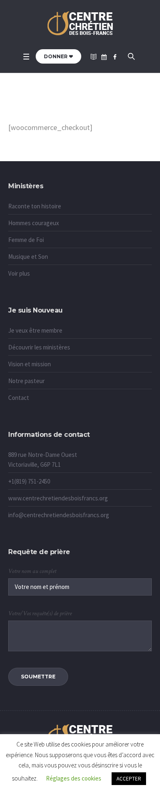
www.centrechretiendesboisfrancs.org (58, 498)
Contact (18, 398)
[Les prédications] (93, 57)
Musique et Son (28, 256)
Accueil (66, 109)
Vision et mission (29, 364)
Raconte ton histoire (34, 206)
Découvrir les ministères (39, 347)
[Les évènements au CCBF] (104, 57)
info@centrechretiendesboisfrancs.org (58, 515)
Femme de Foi (26, 240)
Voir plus (19, 273)
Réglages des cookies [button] (73, 778)
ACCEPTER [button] (129, 778)
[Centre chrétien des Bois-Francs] (115, 57)
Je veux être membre (35, 330)
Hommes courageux (33, 223)
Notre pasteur (26, 381)
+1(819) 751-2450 (29, 481)
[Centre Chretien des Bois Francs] (80, 24)
